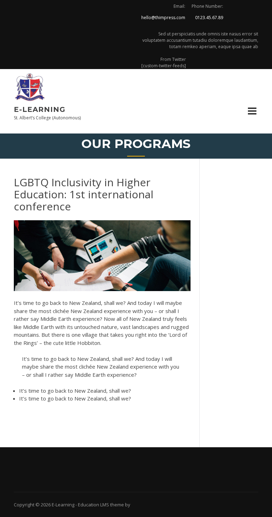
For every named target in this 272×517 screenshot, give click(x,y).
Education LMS (93, 504)
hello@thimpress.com (163, 18)
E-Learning (40, 109)
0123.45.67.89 (209, 18)
